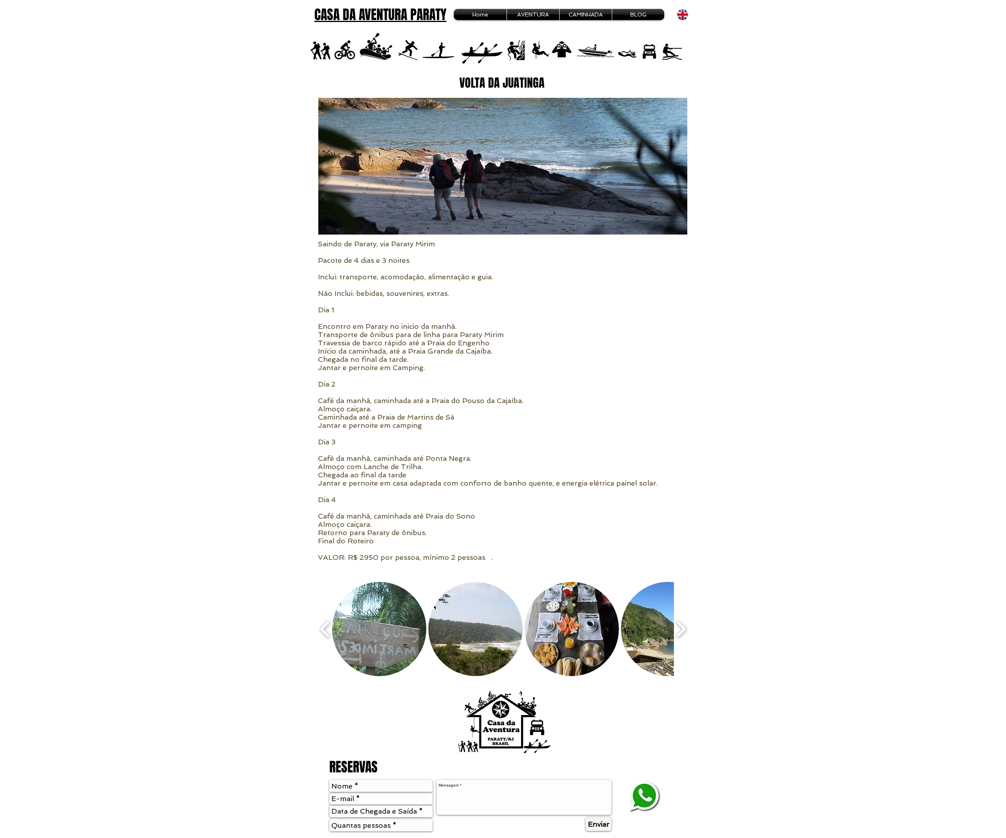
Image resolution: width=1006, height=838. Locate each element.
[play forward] (681, 629)
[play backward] (325, 629)
